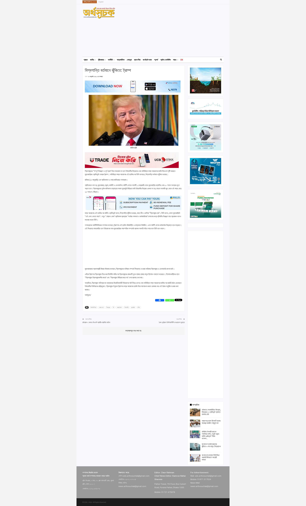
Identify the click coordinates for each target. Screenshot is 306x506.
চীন (113, 307)
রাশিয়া (138, 307)
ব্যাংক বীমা (137, 60)
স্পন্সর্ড (156, 60)
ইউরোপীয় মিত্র (93, 307)
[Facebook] (159, 300)
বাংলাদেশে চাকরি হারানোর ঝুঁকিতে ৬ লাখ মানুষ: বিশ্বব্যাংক (211, 445)
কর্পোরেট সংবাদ (147, 60)
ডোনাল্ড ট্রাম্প (119, 307)
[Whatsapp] (169, 300)
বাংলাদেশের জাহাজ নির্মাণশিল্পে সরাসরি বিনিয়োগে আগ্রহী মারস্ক (210, 457)
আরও (174, 60)
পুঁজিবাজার (101, 60)
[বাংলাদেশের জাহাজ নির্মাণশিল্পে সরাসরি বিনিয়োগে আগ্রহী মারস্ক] (195, 458)
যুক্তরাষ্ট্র (133, 307)
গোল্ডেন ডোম (101, 307)
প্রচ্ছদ (86, 60)
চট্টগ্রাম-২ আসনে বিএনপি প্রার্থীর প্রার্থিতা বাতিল (96, 322)
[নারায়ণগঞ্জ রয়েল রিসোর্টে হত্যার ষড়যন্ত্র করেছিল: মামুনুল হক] (195, 423)
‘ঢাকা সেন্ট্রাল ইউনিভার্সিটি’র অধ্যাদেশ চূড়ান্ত (172, 322)
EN (181, 60)
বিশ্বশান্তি (126, 307)
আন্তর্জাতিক (120, 60)
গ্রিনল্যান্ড (108, 307)
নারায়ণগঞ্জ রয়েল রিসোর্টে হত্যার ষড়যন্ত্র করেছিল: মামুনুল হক (211, 422)
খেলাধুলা (129, 60)
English (101, 2)
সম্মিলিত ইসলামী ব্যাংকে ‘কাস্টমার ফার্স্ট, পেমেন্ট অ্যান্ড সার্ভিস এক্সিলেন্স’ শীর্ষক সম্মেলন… (210, 435)
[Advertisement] (154, 36)
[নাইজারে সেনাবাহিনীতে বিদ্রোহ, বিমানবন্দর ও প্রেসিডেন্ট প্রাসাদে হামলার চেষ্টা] (195, 412)
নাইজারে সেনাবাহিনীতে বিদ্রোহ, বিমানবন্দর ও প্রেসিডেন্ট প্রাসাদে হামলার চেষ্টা (211, 412)
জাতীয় (92, 60)
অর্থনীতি (110, 60)
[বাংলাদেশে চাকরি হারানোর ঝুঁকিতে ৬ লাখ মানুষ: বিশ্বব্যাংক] (195, 447)
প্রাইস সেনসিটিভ (165, 60)
